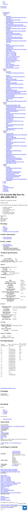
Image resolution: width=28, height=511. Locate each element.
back (4, 185)
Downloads (7, 388)
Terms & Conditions (5, 497)
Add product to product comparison (11, 248)
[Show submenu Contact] (7, 164)
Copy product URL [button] (7, 238)
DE (4, 1)
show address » (15, 465)
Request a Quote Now (8, 245)
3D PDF (5, 230)
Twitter (11, 504)
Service (4, 102)
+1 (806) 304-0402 (16, 451)
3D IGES (5, 227)
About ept (5, 130)
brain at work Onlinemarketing (7, 507)
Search (4, 182)
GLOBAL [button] (5, 4)
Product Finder (6, 12)
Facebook (3, 504)
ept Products (8, 426)
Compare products (4, 428)
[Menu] (3, 10)
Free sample (6, 246)
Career (4, 181)
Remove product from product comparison (12, 249)
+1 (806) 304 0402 (5, 442)
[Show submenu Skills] (6, 69)
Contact (5, 164)
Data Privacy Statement (6, 500)
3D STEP (5, 229)
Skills (4, 69)
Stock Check (12, 388)
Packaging (3, 388)
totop (2, 431)
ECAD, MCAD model (13, 231)
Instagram (7, 504)
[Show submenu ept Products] (6, 43)
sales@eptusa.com (17, 442)
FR (4, 2)
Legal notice (3, 498)
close (5, 14)
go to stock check (7, 244)
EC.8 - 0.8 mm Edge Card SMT (18, 426)
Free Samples (3, 435)
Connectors (5, 13)
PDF (4, 226)
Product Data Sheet (7, 237)
